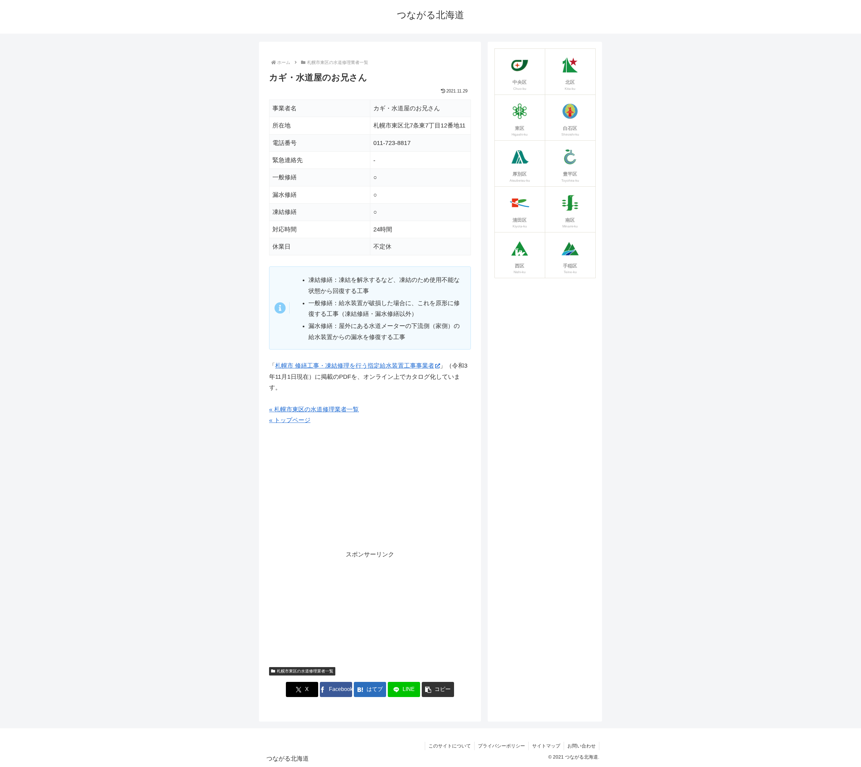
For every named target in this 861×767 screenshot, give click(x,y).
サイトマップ (546, 745)
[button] (438, 689)
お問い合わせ (581, 745)
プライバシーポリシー (501, 745)
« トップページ (289, 420)
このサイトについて (449, 745)
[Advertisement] (370, 491)
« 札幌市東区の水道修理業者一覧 (314, 409)
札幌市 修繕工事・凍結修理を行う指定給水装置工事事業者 (354, 365)
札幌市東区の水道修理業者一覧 (305, 671)
